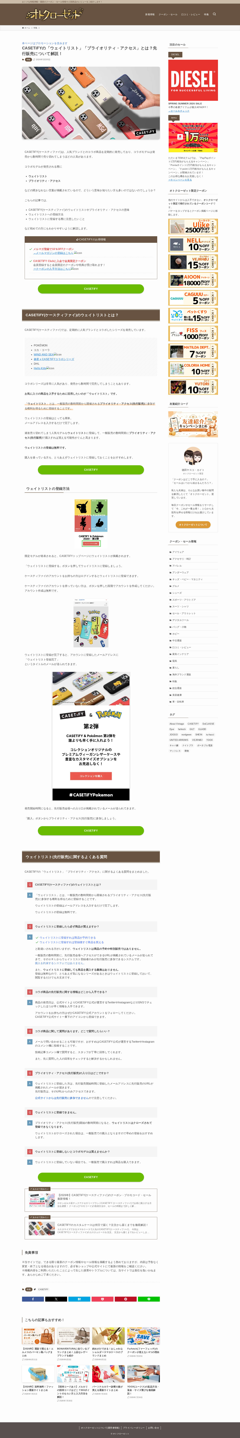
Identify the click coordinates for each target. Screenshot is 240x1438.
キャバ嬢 (174, 745)
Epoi (172, 729)
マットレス (175, 751)
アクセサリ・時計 (181, 559)
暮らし (175, 667)
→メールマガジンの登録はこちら (53, 253)
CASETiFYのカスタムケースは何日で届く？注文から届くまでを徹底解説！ (103, 1225)
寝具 (174, 661)
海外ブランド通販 (181, 674)
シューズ (177, 593)
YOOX (209, 740)
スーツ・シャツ (180, 606)
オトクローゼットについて (193, 524)
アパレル (177, 565)
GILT (192, 729)
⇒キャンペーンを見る (180, 179)
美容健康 (177, 695)
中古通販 (177, 640)
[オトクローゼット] (54, 14)
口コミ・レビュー (181, 647)
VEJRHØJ (197, 740)
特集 (28, 60)
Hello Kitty (40, 368)
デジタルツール (180, 620)
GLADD (202, 729)
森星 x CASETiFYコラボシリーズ (54, 359)
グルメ (175, 586)
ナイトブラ (187, 745)
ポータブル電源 (205, 745)
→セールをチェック (179, 111)
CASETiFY (91, 288)
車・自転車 (178, 701)
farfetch (182, 729)
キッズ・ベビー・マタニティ (187, 579)
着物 (186, 751)
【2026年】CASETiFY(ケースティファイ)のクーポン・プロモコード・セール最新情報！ (104, 1197)
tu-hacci (210, 734)
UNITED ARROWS (179, 740)
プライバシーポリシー (134, 1428)
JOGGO (174, 734)
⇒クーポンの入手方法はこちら (52, 268)
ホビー (175, 633)
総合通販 (177, 688)
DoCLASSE (208, 724)
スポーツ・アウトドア (184, 599)
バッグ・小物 (179, 627)
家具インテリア (180, 654)
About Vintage (177, 724)
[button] (33, 1299)
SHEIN (198, 734)
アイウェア (178, 552)
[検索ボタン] (214, 14)
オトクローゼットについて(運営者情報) (100, 1428)
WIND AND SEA (44, 354)
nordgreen (187, 734)
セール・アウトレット (184, 613)
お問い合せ (153, 1428)
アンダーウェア (180, 572)
